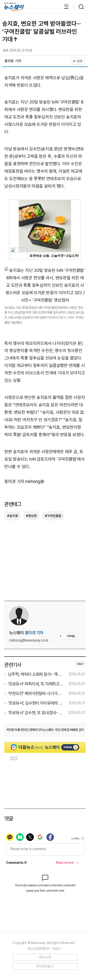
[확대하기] (44, 270)
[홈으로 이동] (14, 6)
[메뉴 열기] (64, 7)
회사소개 (45, 957)
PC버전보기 (45, 966)
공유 (80, 61)
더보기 (80, 664)
